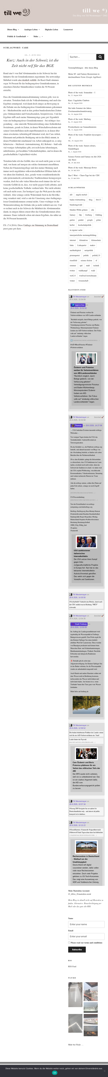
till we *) (95, 10)
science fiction (86, 260)
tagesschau (79, 305)
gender (81, 220)
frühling (98, 214)
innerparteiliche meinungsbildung (83, 235)
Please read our (86, 942)
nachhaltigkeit (75, 250)
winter (72, 280)
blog (90, 199)
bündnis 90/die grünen (78, 209)
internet (73, 240)
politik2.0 (96, 255)
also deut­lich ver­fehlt (27, 79)
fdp (80, 214)
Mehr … (37, 36)
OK (54, 1073)
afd (71, 194)
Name (70, 918)
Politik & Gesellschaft (16, 36)
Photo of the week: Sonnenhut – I (81, 92)
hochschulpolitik (84, 225)
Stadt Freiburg (80, 624)
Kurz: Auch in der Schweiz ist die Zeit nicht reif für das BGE (33, 62)
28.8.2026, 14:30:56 (77, 597)
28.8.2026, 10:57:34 (77, 804)
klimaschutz (96, 240)
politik (86, 255)
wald (93, 270)
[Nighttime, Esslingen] (91, 1031)
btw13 (98, 199)
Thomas (78, 425)
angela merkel (81, 194)
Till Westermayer (79, 297)
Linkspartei (81, 245)
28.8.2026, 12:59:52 (77, 728)
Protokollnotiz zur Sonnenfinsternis (82, 127)
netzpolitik (89, 250)
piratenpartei (75, 255)
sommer (73, 265)
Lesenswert (68, 29)
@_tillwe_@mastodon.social (79, 894)
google (90, 220)
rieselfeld (73, 260)
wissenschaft (83, 280)
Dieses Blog (12, 29)
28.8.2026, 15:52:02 (78, 308)
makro (92, 245)
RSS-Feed (72, 966)
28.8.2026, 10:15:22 (77, 825)
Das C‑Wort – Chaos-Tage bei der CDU (84, 175)
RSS (89, 906)
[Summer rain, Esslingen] (75, 995)
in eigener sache (76, 230)
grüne (98, 220)
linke (72, 245)
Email (70, 930)
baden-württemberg (77, 199)
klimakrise (83, 240)
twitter (72, 270)
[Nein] (104, 1071)
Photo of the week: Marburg (79, 119)
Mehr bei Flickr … (75, 1044)
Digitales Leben (51, 29)
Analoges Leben (31, 29)
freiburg (88, 214)
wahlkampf (83, 270)
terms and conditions (93, 942)
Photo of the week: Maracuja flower (82, 167)
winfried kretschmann (87, 275)
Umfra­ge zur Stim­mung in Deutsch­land (40, 225)
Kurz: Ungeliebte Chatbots (78, 100)
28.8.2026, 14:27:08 (94, 425)
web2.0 (73, 275)
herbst (72, 225)
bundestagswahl (76, 204)
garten (72, 220)
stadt (88, 265)
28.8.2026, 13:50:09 (78, 627)
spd (81, 265)
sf (96, 260)
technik (96, 265)
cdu (92, 209)
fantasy (72, 214)
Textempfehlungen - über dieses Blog (83, 67)
